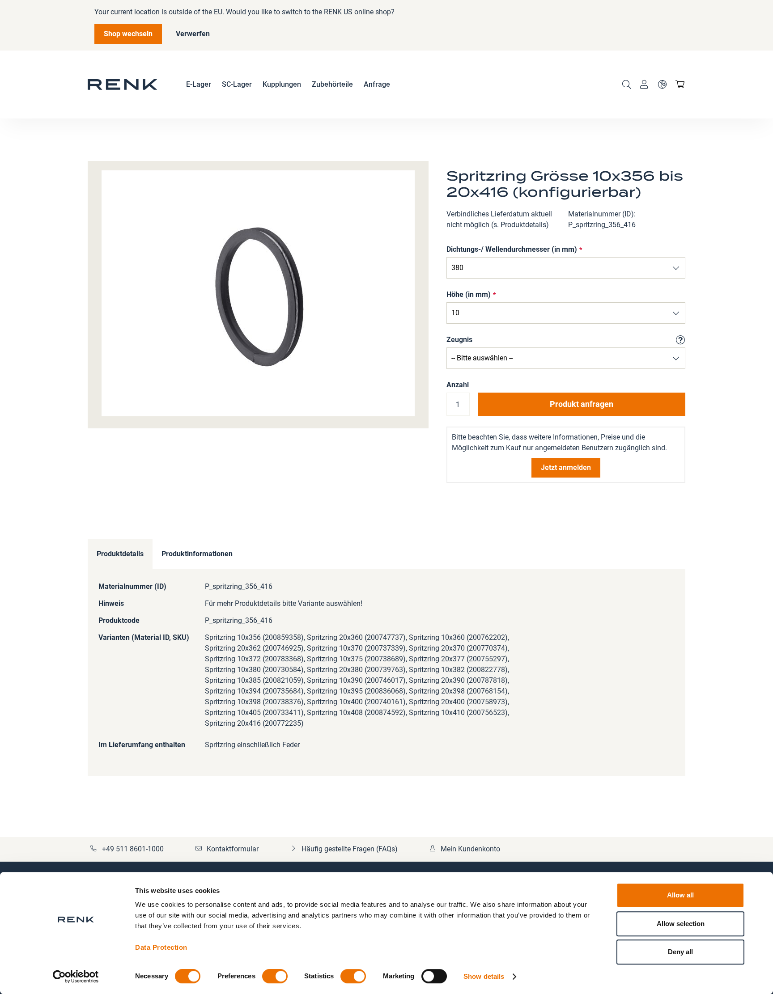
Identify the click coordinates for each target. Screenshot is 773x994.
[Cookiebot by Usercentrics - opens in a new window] (76, 976)
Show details (483, 976)
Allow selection (681, 923)
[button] (662, 84)
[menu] (288, 84)
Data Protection (161, 947)
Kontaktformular (233, 849)
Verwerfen (193, 34)
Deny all (680, 952)
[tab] (120, 554)
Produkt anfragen (581, 404)
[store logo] (122, 84)
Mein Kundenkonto (470, 849)
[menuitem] (199, 84)
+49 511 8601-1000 (133, 849)
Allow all (680, 895)
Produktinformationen (197, 554)
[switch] (275, 977)
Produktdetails (120, 554)
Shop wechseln (128, 34)
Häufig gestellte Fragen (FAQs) (350, 849)
